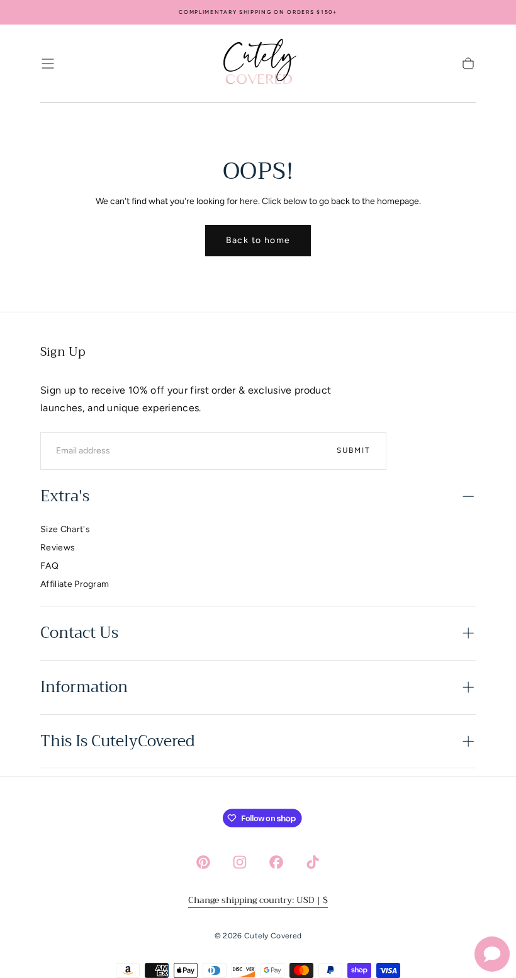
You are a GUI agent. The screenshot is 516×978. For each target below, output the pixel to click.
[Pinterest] (203, 862)
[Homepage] (258, 63)
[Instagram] (239, 862)
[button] (47, 63)
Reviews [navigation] (57, 547)
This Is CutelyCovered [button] (117, 741)
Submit (354, 450)
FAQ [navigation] (49, 565)
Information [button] (84, 687)
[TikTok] (312, 862)
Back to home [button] (258, 240)
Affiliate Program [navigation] (74, 584)
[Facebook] (276, 862)
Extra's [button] (64, 496)
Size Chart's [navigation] (65, 529)
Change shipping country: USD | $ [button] (258, 900)
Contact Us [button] (79, 633)
